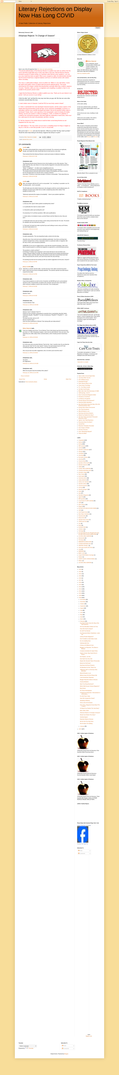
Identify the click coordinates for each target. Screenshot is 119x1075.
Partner (80, 557)
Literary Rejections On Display (84, 825)
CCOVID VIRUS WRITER (85, 536)
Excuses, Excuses (83, 429)
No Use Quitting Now (85, 641)
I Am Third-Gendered (84, 409)
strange (80, 451)
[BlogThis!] (45, 137)
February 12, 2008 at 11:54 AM (30, 363)
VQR (80, 502)
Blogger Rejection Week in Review (89, 679)
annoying (81, 455)
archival (81, 487)
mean (80, 491)
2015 (80, 584)
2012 (80, 589)
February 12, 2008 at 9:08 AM (30, 337)
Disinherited (82, 538)
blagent (80, 506)
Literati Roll (81, 424)
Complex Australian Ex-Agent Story (89, 651)
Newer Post (22, 379)
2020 (80, 576)
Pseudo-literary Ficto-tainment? (86, 400)
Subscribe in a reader (82, 362)
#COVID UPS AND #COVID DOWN (87, 508)
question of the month (84, 463)
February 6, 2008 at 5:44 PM (30, 274)
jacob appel (82, 476)
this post (89, 136)
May (81, 614)
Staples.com (89, 1036)
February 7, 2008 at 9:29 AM (30, 286)
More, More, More (84, 710)
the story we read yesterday (44, 69)
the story (30, 131)
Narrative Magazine (84, 495)
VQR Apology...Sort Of (84, 393)
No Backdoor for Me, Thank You (88, 667)
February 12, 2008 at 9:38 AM (30, 352)
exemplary (81, 453)
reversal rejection (83, 485)
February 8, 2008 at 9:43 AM (30, 295)
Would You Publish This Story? (87, 714)
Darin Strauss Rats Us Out (85, 383)
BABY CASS (82, 553)
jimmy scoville (26, 266)
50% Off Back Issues (84, 379)
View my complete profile (83, 73)
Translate (31, 1048)
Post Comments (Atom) (31, 382)
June (81, 612)
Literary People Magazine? (87, 636)
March (82, 619)
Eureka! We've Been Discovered (87, 407)
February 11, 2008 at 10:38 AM (30, 304)
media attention (82, 480)
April (81, 617)
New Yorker (81, 474)
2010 (80, 593)
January (82, 726)
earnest (80, 447)
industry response (83, 464)
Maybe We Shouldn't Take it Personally (90, 661)
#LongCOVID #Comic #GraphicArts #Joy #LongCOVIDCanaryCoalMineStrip (89, 533)
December (83, 599)
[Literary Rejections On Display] (82, 842)
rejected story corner (27, 139)
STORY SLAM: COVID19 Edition (87, 558)
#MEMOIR (81, 551)
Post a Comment (25, 376)
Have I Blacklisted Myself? (85, 431)
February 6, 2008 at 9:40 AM (30, 176)
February (82, 621)
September (83, 606)
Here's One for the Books (86, 702)
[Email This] (43, 137)
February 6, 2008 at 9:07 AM (30, 156)
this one (96, 136)
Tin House (81, 540)
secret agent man (83, 512)
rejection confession (84, 449)
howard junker (82, 516)
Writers (80, 560)
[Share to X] (46, 137)
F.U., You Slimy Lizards (84, 387)
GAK (80, 510)
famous (80, 442)
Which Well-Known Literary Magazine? (90, 686)
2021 (80, 573)
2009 (80, 595)
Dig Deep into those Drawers (86, 413)
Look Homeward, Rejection (87, 677)
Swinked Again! (84, 717)
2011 (80, 591)
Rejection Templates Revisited (86, 425)
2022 (80, 571)
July (81, 610)
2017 (80, 580)
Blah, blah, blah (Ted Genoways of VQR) (89, 391)
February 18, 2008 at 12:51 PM (30, 372)
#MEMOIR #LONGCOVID (85, 541)
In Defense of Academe (84, 398)
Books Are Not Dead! (85, 663)
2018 (80, 578)
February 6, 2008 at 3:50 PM (30, 261)
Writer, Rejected (27, 328)
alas (80, 493)
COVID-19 (81, 529)
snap (80, 549)
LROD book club (83, 521)
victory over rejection (84, 481)
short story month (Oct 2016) (86, 547)
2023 (80, 569)
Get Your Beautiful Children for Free (89, 626)
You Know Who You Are (84, 377)
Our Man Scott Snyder (84, 389)
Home (45, 379)
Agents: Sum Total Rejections (86, 420)
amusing (81, 459)
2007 (80, 729)
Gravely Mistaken (84, 681)
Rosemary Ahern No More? (85, 422)
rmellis (24, 147)
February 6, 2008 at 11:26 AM (30, 229)
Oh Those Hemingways (86, 690)
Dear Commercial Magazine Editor (87, 394)
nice (80, 523)
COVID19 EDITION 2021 (85, 543)
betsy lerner (82, 517)
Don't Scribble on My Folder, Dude (88, 638)
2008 (80, 597)
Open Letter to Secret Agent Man (87, 376)
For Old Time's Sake (85, 696)
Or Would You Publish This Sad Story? (89, 708)
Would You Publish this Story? (86, 415)
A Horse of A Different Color (87, 645)
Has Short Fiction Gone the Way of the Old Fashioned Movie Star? (89, 405)
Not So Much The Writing (86, 723)
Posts (80, 850)
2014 (80, 586)
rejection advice (83, 483)
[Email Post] (40, 137)
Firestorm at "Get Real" (84, 396)
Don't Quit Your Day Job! (86, 658)
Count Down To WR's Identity (86, 500)
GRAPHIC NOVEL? (83, 545)
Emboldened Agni (83, 381)
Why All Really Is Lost (84, 411)
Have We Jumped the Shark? (87, 698)
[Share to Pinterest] (50, 137)
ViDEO (80, 466)
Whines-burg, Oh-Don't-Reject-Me (88, 675)
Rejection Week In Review (86, 719)
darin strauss (82, 504)
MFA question (82, 498)
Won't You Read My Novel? (87, 684)
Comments (82, 853)
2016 (80, 582)
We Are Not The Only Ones (86, 721)
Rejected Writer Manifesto (85, 402)
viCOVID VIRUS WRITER (85, 562)
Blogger (66, 1054)
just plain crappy (83, 472)
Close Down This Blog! (84, 385)
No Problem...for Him (85, 656)
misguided (81, 440)
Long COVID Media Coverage (86, 555)
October (82, 603)
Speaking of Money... (85, 700)
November (83, 601)
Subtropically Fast (84, 643)
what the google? (83, 489)
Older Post (68, 379)
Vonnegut (81, 531)
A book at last (82, 461)
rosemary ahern (83, 478)
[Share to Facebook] (48, 137)
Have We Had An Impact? (86, 628)
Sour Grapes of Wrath (84, 427)
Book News (83, 688)
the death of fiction (83, 457)
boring (80, 444)
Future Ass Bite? (83, 433)
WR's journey (82, 446)
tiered (80, 525)
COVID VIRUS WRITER (84, 468)
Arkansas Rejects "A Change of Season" (90, 712)
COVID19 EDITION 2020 (85, 470)
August (82, 608)
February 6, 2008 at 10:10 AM (30, 196)
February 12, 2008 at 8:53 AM (30, 323)
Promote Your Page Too (82, 843)
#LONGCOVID (82, 527)
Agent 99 (81, 497)
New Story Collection (84, 514)
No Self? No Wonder (85, 631)
